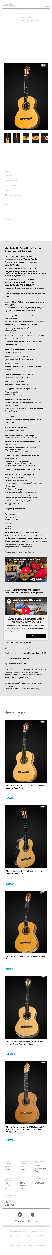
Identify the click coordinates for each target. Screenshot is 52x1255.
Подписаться (36, 636)
